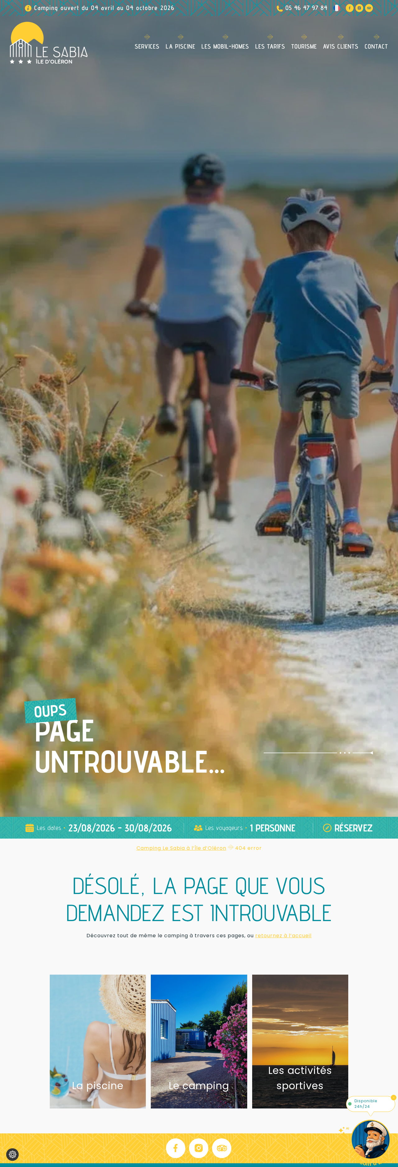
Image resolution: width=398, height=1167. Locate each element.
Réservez (354, 828)
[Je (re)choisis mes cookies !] (12, 1154)
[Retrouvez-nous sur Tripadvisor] (369, 8)
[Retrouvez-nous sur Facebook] (350, 8)
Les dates (49, 827)
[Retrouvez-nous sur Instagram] (359, 8)
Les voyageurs (224, 827)
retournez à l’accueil (283, 935)
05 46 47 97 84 (306, 8)
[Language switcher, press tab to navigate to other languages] (336, 8)
